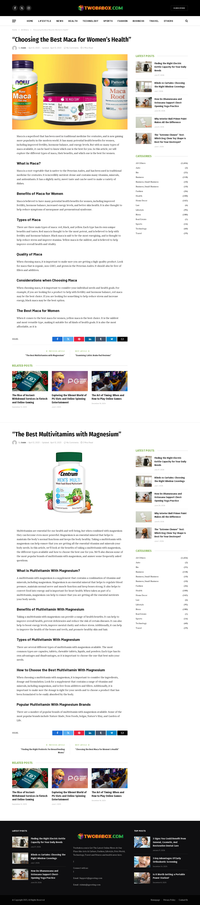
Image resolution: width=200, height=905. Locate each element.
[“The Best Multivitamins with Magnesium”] (70, 486)
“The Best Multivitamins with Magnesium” (45, 355)
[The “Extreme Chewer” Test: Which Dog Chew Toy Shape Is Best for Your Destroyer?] (144, 138)
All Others (141, 163)
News (59, 20)
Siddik (23, 48)
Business (138, 20)
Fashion (123, 20)
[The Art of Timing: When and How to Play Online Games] (110, 381)
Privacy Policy (169, 900)
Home (30, 20)
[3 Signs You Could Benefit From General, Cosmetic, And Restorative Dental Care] (142, 842)
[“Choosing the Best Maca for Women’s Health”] (70, 92)
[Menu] (14, 21)
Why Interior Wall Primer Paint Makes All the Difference (170, 120)
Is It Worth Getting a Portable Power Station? (169, 876)
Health (73, 20)
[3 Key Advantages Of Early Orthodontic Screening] (142, 861)
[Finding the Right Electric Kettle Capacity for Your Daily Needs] (144, 67)
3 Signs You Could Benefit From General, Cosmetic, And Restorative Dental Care (169, 842)
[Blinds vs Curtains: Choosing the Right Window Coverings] (144, 86)
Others (168, 20)
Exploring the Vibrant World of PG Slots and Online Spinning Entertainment (69, 399)
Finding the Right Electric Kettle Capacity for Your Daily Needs (170, 67)
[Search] (186, 21)
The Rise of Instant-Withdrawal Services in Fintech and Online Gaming (29, 399)
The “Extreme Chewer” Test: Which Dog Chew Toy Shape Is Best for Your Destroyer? (170, 138)
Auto (138, 167)
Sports (108, 20)
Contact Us (183, 900)
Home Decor (141, 200)
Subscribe (179, 8)
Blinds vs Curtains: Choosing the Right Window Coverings (169, 84)
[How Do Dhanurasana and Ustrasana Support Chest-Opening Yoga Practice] (144, 102)
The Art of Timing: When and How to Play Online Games (108, 397)
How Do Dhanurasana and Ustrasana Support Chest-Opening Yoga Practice (168, 103)
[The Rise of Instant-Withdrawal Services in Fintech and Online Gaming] (30, 381)
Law (137, 205)
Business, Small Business (147, 181)
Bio (137, 172)
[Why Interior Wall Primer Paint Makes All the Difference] (144, 122)
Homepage (155, 900)
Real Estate (141, 219)
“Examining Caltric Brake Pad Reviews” (93, 355)
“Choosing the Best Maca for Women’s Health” (97, 749)
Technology (90, 20)
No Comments (73, 48)
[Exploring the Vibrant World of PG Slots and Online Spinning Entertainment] (70, 381)
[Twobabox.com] (100, 8)
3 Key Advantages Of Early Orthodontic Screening (167, 860)
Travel (154, 20)
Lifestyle (44, 20)
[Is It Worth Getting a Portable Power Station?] (142, 878)
